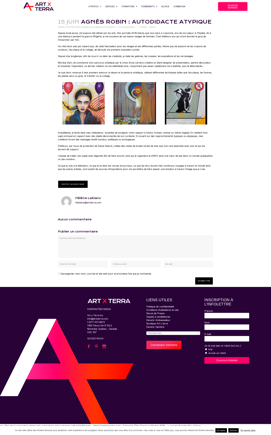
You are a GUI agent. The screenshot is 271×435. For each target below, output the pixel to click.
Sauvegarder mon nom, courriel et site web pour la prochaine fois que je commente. (106, 273)
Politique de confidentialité (160, 306)
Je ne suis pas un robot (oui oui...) (222, 345)
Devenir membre (155, 326)
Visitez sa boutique (72, 184)
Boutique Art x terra (157, 323)
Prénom (208, 311)
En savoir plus (248, 430)
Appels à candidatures (158, 316)
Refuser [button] (233, 430)
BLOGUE (165, 6)
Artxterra (111, 27)
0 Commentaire (126, 27)
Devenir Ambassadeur (158, 320)
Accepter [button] (221, 430)
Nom (207, 322)
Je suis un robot (217, 353)
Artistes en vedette (91, 27)
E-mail (207, 334)
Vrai (210, 349)
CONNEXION (179, 6)
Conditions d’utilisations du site (162, 310)
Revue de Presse (155, 313)
